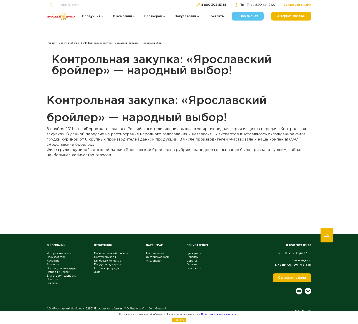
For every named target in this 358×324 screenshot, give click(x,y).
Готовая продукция (107, 268)
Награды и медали (58, 272)
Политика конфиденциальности (220, 314)
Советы (192, 261)
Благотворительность (61, 276)
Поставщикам (155, 253)
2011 (83, 43)
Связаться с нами (297, 5)
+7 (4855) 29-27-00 (292, 265)
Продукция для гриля (108, 265)
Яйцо (97, 272)
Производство (56, 257)
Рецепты (192, 257)
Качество (53, 261)
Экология (53, 265)
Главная (51, 43)
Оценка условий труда (61, 268)
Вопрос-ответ (196, 268)
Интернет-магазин (291, 16)
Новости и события (68, 43)
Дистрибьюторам (157, 257)
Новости (52, 279)
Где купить (194, 253)
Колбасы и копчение (107, 261)
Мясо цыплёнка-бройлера (111, 253)
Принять (179, 320)
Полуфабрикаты (105, 257)
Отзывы (192, 265)
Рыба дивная (248, 16)
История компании (59, 253)
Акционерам (154, 261)
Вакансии (53, 283)
